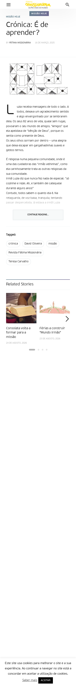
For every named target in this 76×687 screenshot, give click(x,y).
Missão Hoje (39, 14)
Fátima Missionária (20, 43)
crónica (13, 243)
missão (52, 243)
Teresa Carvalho (19, 261)
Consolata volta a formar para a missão (18, 333)
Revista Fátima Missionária (25, 252)
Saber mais (29, 680)
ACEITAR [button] (45, 680)
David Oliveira (33, 243)
